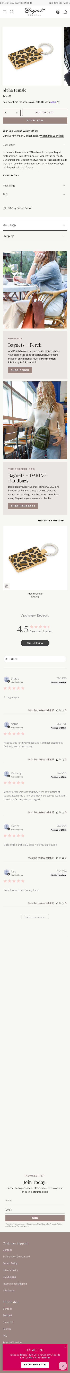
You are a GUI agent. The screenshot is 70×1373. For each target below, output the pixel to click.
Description (9, 144)
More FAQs (9, 225)
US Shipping (9, 1276)
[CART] (65, 12)
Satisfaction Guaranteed (16, 1256)
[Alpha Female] (35, 558)
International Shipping (15, 1283)
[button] (11, 12)
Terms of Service (16, 1226)
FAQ (5, 194)
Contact (7, 1249)
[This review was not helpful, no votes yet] (63, 710)
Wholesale (8, 1290)
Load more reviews (34, 917)
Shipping (8, 236)
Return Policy (10, 1263)
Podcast (7, 1315)
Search (7, 1328)
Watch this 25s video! (52, 135)
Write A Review (35, 643)
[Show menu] (4, 12)
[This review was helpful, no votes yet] (57, 710)
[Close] (65, 1346)
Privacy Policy (56, 1224)
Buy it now (35, 120)
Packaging (9, 185)
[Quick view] (7, 586)
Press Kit (8, 1322)
